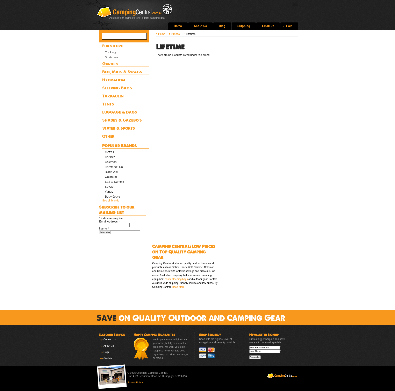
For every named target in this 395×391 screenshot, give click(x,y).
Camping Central (135, 15)
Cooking (110, 52)
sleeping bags (180, 279)
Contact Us (109, 339)
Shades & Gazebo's (122, 120)
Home (161, 33)
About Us (108, 345)
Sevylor (110, 186)
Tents (108, 104)
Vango (109, 191)
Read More (178, 287)
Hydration (113, 80)
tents (168, 279)
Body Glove (112, 196)
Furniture (112, 46)
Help (106, 352)
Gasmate (111, 177)
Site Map (108, 358)
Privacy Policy (135, 382)
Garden (110, 64)
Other (108, 136)
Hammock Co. (114, 167)
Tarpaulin (113, 96)
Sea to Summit (114, 182)
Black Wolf (111, 172)
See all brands (110, 200)
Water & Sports (118, 128)
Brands (175, 33)
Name (104, 228)
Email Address (109, 221)
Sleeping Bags (117, 88)
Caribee (110, 157)
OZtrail (109, 152)
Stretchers (111, 57)
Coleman (111, 162)
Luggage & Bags (119, 112)
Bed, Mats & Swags (122, 72)
